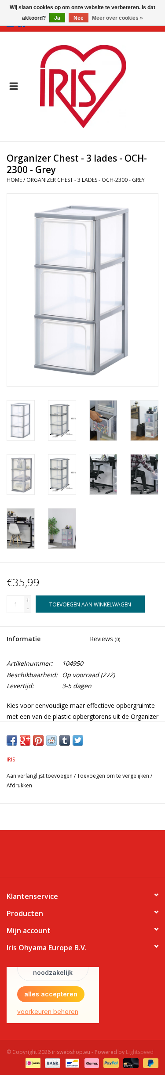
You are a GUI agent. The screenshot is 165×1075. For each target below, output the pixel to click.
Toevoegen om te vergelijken (113, 775)
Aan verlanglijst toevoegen (40, 775)
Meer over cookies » (117, 18)
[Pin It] (38, 740)
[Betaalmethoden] (32, 1063)
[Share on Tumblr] (64, 740)
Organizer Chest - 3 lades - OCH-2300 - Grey (85, 180)
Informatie (23, 639)
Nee (78, 18)
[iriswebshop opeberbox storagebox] (96, 86)
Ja (57, 18)
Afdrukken (19, 785)
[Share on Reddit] (51, 740)
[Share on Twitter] (78, 740)
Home (14, 180)
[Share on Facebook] (12, 740)
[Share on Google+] (25, 740)
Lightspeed (140, 1052)
